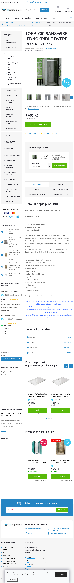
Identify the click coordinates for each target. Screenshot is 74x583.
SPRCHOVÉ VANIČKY (12, 96)
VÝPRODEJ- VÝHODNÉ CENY (11, 42)
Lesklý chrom (31, 557)
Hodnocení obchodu (9, 558)
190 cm (68, 353)
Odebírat (61, 510)
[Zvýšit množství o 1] (49, 164)
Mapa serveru (7, 555)
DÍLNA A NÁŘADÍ (11, 202)
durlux (69, 347)
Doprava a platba (6, 2)
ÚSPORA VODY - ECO (13, 155)
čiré (65, 347)
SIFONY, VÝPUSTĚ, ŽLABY (12, 123)
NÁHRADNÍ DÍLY (11, 48)
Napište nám (7, 553)
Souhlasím (61, 574)
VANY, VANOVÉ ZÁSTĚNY (11, 102)
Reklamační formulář (9, 561)
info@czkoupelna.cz (34, 529)
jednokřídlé (67, 342)
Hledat (44, 10)
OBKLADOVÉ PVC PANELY (11, 191)
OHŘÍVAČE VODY (11, 129)
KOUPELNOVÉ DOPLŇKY (10, 142)
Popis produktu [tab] (37, 184)
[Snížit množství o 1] (49, 166)
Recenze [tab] (60, 184)
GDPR (16, 2)
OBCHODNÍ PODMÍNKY (10, 564)
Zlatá (28, 568)
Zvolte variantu (40, 124)
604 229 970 (32, 533)
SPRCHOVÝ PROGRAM (9, 109)
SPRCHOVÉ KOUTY (12, 90)
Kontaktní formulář (12, 359)
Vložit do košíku (59, 165)
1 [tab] (46, 418)
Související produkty (36, 194)
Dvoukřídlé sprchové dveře (14, 63)
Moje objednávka (8, 567)
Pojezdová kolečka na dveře (14, 84)
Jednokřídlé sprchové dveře (14, 57)
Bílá (28, 561)
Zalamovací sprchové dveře (14, 74)
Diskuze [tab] (37, 189)
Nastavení (12, 580)
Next (71, 366)
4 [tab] (51, 418)
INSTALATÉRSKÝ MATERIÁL (11, 173)
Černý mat (30, 565)
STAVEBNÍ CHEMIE (12, 184)
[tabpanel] (37, 393)
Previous (66, 366)
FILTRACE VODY (11, 160)
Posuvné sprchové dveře (13, 68)
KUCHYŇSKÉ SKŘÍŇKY (13, 197)
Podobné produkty (60, 194)
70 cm (69, 337)
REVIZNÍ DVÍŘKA (11, 179)
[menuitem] (7, 18)
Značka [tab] (61, 189)
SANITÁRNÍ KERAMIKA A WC (11, 149)
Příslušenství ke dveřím (12, 79)
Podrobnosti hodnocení (50, 49)
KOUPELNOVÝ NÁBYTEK (10, 135)
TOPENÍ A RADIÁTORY (10, 166)
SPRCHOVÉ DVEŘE (12, 53)
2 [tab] (48, 418)
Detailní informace (33, 109)
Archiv (3, 431)
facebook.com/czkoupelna (58, 533)
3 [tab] (49, 418)
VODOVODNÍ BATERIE (10, 116)
